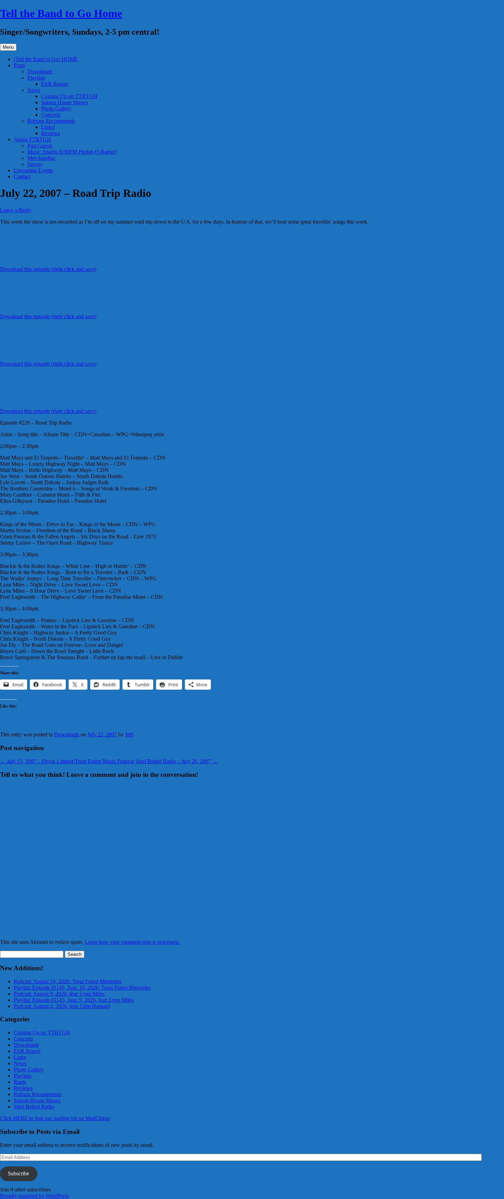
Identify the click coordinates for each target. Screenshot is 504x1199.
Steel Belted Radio (34, 1106)
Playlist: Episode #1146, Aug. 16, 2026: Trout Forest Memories (82, 987)
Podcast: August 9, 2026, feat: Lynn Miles (59, 994)
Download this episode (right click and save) (48, 269)
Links (20, 1057)
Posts (19, 65)
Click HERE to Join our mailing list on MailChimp (55, 1118)
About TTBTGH (32, 139)
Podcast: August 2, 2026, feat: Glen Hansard (62, 1006)
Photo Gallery (56, 108)
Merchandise (41, 158)
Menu (8, 47)
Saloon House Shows (64, 102)
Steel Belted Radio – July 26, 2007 (176, 761)
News (33, 90)
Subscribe (18, 1173)
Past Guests (39, 146)
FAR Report (54, 84)
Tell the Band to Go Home (61, 13)
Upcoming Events (33, 170)
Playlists (36, 78)
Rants (20, 1082)
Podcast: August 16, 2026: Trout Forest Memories (67, 981)
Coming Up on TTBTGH (69, 96)
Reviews (50, 133)
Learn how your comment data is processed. (132, 942)
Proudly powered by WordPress (34, 1196)
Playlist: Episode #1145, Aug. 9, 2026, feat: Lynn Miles (74, 1000)
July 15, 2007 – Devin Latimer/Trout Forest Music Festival (67, 761)
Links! (48, 127)
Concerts (50, 115)
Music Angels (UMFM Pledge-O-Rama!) (72, 152)
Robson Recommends (51, 121)
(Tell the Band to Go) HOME (46, 59)
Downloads (39, 71)
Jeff (129, 734)
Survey (35, 164)
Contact (22, 176)
